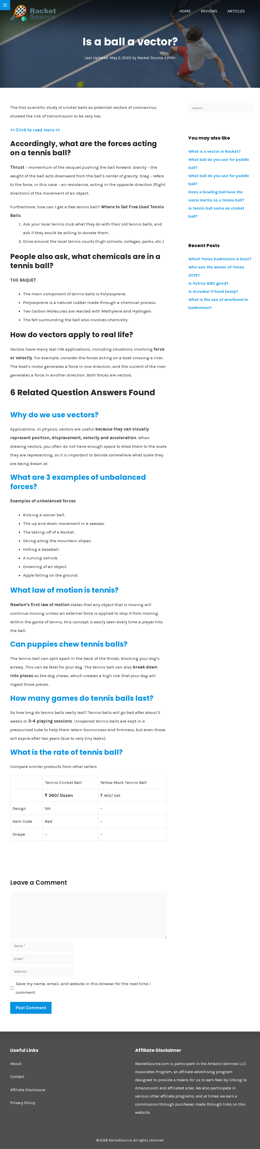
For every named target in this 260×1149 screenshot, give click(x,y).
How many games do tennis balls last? (81, 698)
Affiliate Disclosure (27, 1089)
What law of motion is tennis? (64, 590)
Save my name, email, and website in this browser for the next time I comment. (83, 988)
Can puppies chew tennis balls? (68, 644)
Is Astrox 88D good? (208, 283)
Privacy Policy (22, 1102)
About (15, 1063)
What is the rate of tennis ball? (66, 752)
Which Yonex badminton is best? (219, 258)
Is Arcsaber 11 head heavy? (213, 291)
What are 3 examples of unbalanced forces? (78, 481)
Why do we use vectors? (54, 415)
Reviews (209, 11)
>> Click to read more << (35, 129)
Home (185, 11)
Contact (17, 1076)
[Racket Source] (33, 12)
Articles (236, 11)
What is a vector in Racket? (214, 151)
